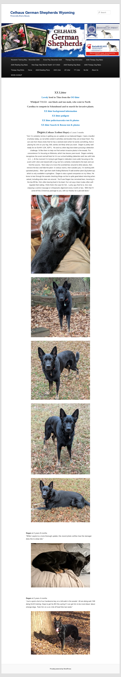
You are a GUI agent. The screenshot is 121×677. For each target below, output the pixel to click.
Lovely (45, 97)
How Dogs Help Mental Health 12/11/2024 (46, 65)
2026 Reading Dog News (19, 65)
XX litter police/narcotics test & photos (60, 120)
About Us (95, 70)
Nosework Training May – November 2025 (25, 60)
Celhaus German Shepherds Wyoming (42, 12)
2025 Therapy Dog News (92, 65)
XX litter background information (60, 111)
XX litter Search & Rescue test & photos (60, 125)
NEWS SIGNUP (16, 75)
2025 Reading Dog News (72, 65)
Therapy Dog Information (73, 60)
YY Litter (77, 70)
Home (30, 70)
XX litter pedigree (60, 115)
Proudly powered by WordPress (60, 669)
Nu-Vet (86, 70)
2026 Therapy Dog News (94, 60)
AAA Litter (57, 70)
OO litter (75, 97)
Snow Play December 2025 (52, 60)
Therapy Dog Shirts (17, 70)
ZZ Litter (67, 70)
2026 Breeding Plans (43, 70)
